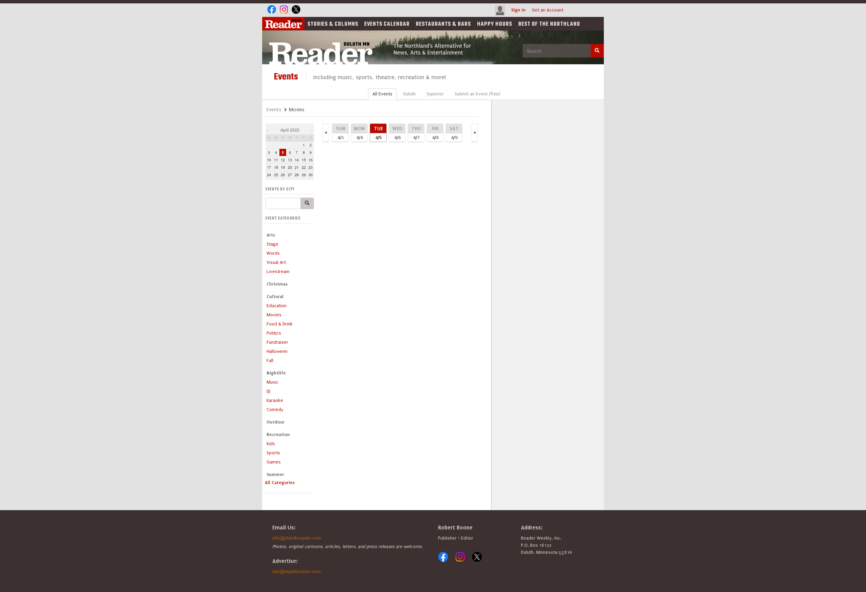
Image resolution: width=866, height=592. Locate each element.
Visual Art (276, 262)
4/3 (340, 133)
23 (311, 167)
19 (283, 167)
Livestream (278, 271)
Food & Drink (280, 323)
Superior (435, 93)
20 (290, 167)
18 (276, 167)
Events (387, 24)
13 (290, 159)
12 (283, 159)
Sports (273, 452)
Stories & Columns (332, 24)
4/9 (454, 133)
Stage (272, 244)
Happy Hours (494, 24)
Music (272, 382)
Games (274, 461)
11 (276, 159)
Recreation (278, 434)
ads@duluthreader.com (296, 571)
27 (290, 174)
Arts (271, 234)
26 (283, 174)
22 (304, 167)
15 (304, 159)
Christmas (277, 284)
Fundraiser (277, 342)
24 (269, 174)
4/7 (416, 133)
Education (277, 305)
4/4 (359, 133)
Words (273, 253)
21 (297, 167)
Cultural (275, 296)
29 (304, 174)
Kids (271, 443)
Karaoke (275, 400)
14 (297, 159)
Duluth (409, 93)
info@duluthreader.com (296, 538)
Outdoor (275, 422)
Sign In (518, 10)
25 (276, 174)
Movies (274, 314)
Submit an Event (477, 93)
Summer (275, 474)
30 (311, 174)
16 (311, 159)
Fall (270, 360)
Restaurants (443, 24)
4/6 (397, 133)
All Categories (280, 482)
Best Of (549, 24)
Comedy (275, 409)
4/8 (435, 133)
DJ (268, 391)
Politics (274, 333)
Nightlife (276, 372)
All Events (382, 93)
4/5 (378, 133)
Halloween (277, 351)
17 (269, 167)
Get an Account (547, 10)
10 (269, 159)
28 (297, 174)
